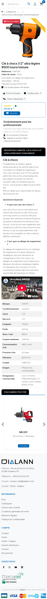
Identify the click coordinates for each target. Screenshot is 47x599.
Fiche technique (13, 93)
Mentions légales (9, 515)
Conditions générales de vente (15, 511)
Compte (5, 533)
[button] (3, 4)
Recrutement (7, 553)
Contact (5, 549)
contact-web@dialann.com (22, 481)
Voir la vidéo (13, 21)
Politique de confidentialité (13, 519)
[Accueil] (17, 460)
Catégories (11, 12)
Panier (4, 537)
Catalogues (7, 503)
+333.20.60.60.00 (20, 476)
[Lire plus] (23, 595)
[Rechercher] (29, 4)
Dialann (22, 590)
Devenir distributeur (10, 545)
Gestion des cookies (11, 507)
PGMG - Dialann (17, 486)
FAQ (4, 500)
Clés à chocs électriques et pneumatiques (20, 15)
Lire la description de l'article (16, 87)
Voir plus (34, 446)
